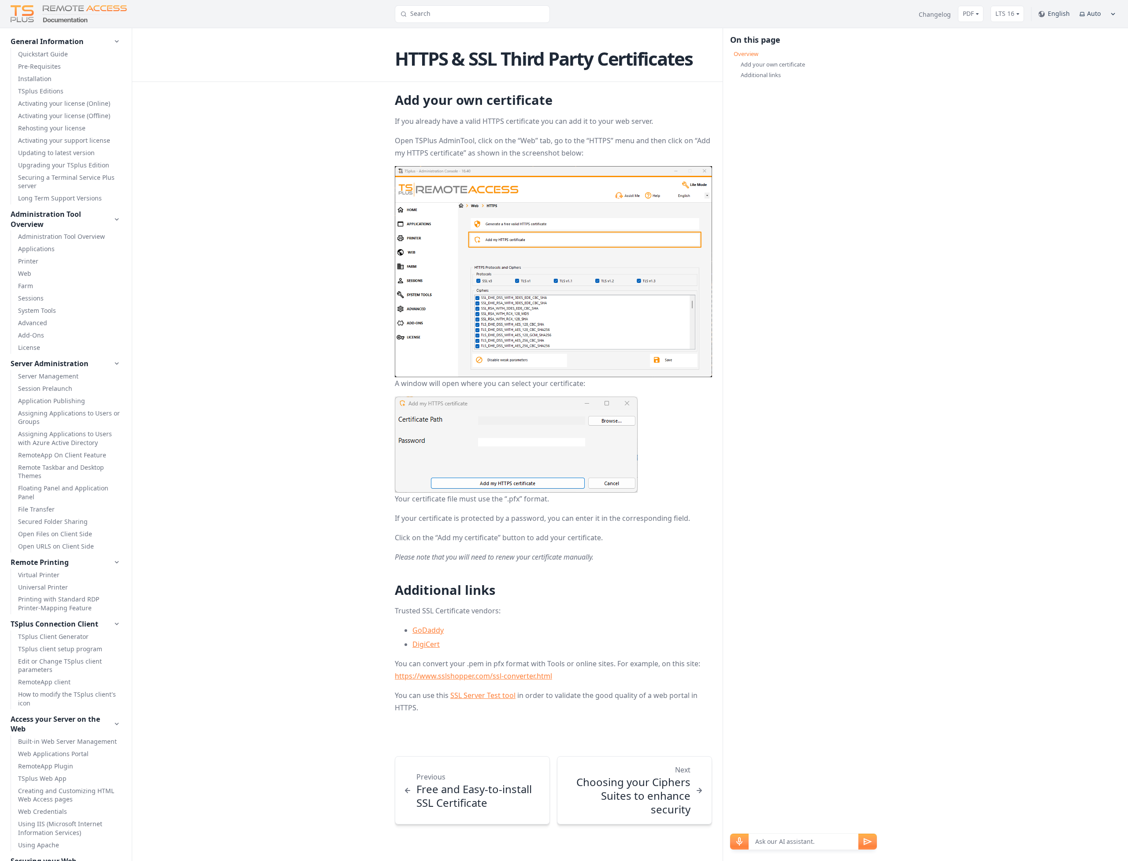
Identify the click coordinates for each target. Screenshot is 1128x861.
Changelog (935, 14)
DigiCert (426, 644)
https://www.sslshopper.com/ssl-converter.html (473, 676)
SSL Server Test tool (483, 695)
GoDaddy (428, 630)
